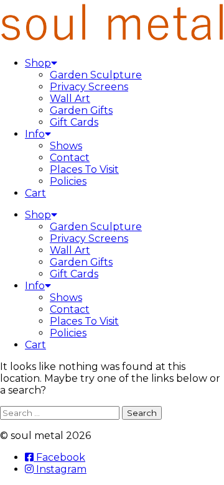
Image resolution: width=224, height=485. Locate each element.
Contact (70, 158)
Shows (66, 146)
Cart (35, 193)
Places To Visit (84, 169)
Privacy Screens (89, 87)
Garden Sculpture (96, 75)
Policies (68, 181)
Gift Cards (74, 122)
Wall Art (70, 98)
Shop (38, 63)
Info (35, 134)
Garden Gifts (81, 110)
